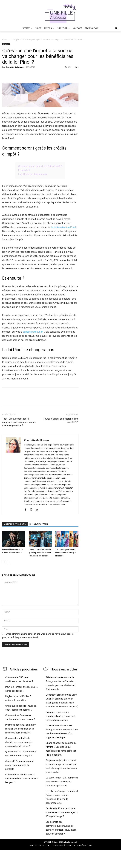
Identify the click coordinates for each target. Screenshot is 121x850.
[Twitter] (12, 74)
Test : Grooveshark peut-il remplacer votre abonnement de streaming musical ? (19, 422)
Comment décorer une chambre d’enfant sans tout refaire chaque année (60, 716)
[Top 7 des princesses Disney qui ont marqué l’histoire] (66, 539)
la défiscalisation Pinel (63, 227)
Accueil (5, 39)
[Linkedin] (38, 510)
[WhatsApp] (27, 74)
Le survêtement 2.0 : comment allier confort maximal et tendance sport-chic (62, 781)
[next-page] (9, 562)
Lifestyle (15, 39)
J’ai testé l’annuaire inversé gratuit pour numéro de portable (19, 765)
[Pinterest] (20, 74)
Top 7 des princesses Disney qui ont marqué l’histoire (65, 552)
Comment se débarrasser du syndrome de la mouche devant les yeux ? (21, 778)
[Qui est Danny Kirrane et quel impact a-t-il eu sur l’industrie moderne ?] (40, 539)
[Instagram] (32, 510)
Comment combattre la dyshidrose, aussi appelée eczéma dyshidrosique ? (18, 742)
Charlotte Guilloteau (14, 67)
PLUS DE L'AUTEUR (38, 524)
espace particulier (33, 331)
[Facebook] (5, 74)
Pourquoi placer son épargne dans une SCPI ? (60, 420)
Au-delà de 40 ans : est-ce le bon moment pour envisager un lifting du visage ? (62, 812)
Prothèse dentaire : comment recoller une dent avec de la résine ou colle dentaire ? (20, 728)
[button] (111, 28)
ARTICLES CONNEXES (15, 524)
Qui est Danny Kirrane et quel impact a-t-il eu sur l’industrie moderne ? (40, 552)
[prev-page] (4, 562)
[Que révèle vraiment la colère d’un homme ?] (13, 539)
